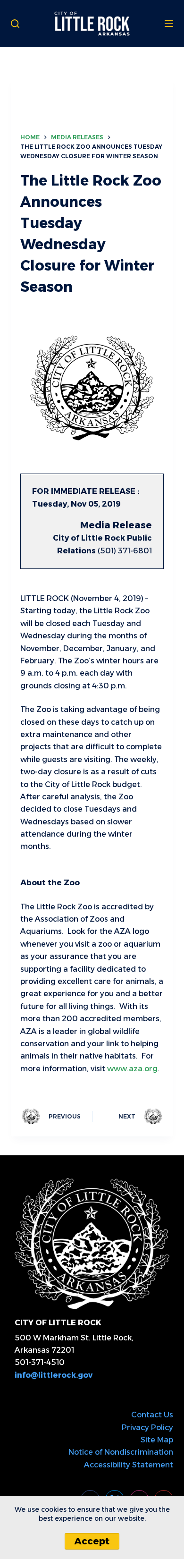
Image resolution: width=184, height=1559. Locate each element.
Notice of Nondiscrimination (120, 1452)
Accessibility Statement (128, 1464)
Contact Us (152, 1414)
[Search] (15, 23)
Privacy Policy (147, 1427)
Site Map (157, 1439)
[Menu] (169, 23)
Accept (92, 1541)
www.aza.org (132, 1068)
